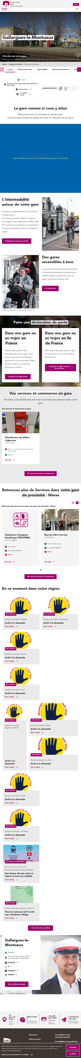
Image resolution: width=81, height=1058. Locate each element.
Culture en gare (35, 1039)
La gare (10, 69)
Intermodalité (42, 69)
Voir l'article (9, 626)
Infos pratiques (23, 89)
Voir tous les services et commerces (40, 473)
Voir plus (8, 460)
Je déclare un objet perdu (17, 376)
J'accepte (72, 1047)
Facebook (11, 962)
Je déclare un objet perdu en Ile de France (59, 367)
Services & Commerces (60, 69)
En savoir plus (50, 288)
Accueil (4, 64)
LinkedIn (11, 974)
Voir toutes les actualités (40, 928)
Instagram (12, 970)
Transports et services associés (16, 241)
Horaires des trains (25, 69)
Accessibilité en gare (23, 94)
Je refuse (72, 1054)
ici (20, 1051)
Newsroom (33, 1035)
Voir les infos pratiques (16, 984)
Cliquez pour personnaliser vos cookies (15, 1054)
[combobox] (40, 56)
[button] (79, 69)
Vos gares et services (15, 64)
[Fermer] (1, 4)
